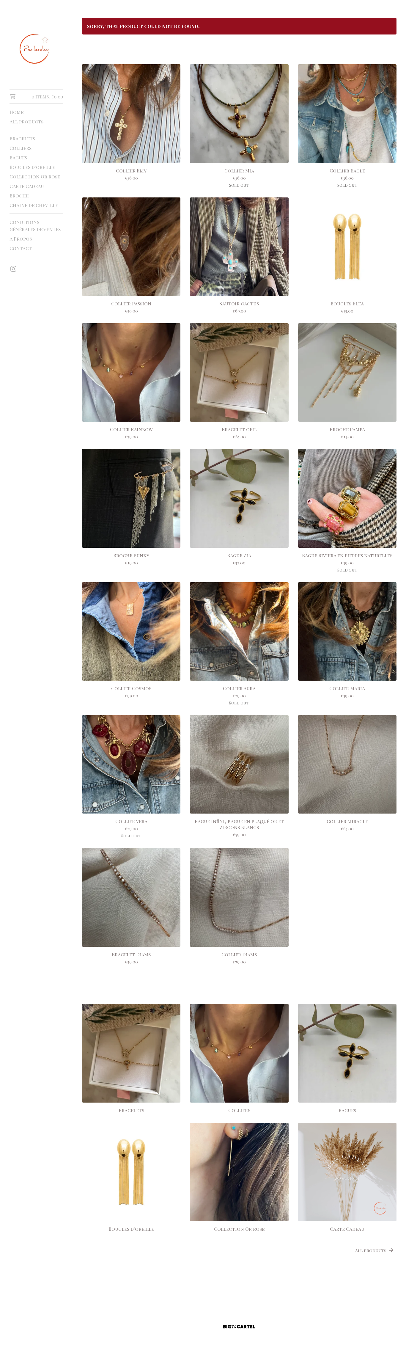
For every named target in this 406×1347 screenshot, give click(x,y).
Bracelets (22, 138)
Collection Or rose (35, 176)
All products (26, 121)
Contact (21, 248)
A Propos (21, 239)
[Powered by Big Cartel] (239, 1326)
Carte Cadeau (27, 186)
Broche (19, 195)
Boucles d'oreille (32, 167)
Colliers (21, 148)
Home (16, 112)
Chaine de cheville (34, 205)
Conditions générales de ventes (35, 225)
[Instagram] (13, 269)
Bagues (18, 157)
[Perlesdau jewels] (36, 49)
